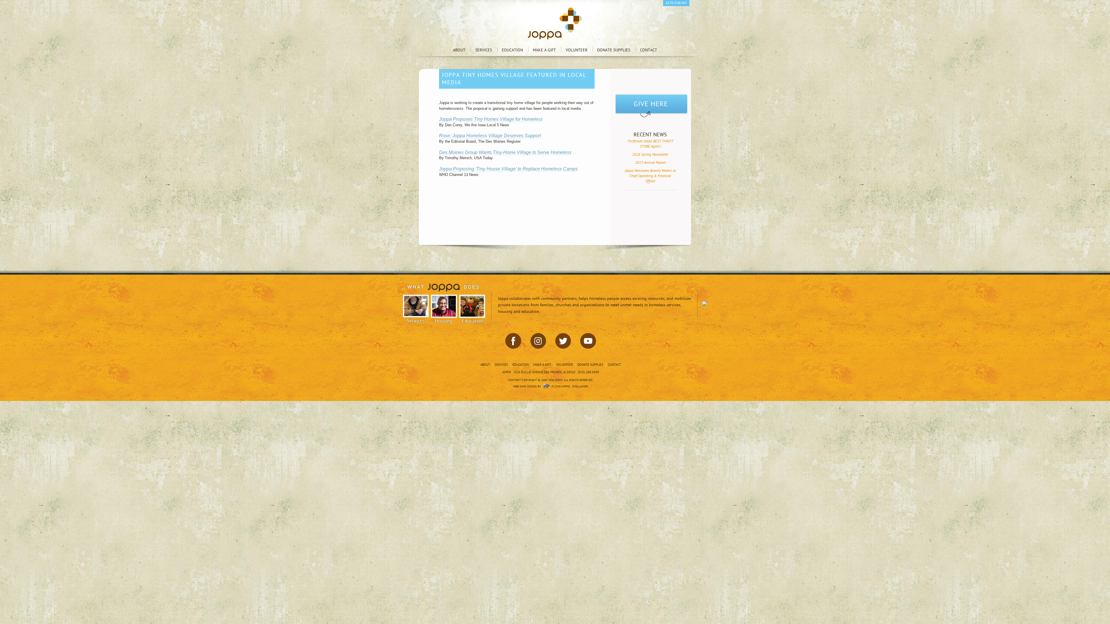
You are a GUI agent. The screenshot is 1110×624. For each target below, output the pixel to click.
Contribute (651, 106)
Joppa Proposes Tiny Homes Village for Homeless (491, 119)
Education (512, 50)
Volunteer (576, 50)
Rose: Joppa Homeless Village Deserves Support (490, 135)
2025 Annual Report (650, 162)
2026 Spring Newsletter (650, 154)
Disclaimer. (580, 386)
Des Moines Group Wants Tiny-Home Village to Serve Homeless (505, 152)
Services (483, 50)
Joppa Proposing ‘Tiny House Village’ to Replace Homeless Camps (508, 168)
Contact (648, 50)
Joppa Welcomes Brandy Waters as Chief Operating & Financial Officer (650, 175)
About (459, 50)
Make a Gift (544, 50)
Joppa (555, 23)
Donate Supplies (613, 50)
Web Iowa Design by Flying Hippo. (542, 386)
